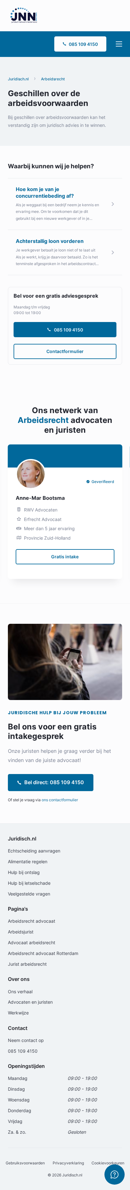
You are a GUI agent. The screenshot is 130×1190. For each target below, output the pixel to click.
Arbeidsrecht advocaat (31, 921)
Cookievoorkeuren (108, 1163)
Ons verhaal (20, 991)
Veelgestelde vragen (29, 893)
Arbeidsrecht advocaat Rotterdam (43, 953)
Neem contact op (26, 1040)
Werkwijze (18, 1012)
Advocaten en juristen (30, 1002)
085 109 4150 (83, 44)
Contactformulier (65, 351)
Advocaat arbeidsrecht (31, 942)
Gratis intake (65, 556)
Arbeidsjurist (20, 931)
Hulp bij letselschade (29, 883)
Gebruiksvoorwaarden (25, 1163)
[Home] (23, 15)
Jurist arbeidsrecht (27, 964)
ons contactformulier (60, 799)
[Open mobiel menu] (119, 43)
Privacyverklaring (68, 1163)
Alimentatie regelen (27, 861)
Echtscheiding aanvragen (34, 850)
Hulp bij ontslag (24, 872)
